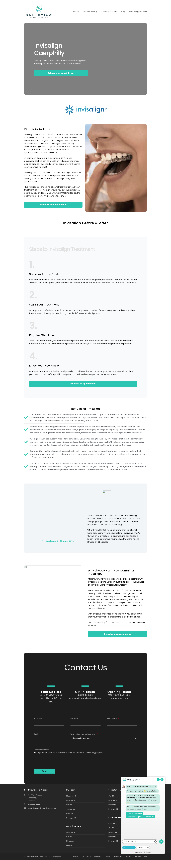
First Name (38, 718)
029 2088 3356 (34, 804)
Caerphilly (70, 800)
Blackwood (71, 796)
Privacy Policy (117, 856)
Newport (70, 813)
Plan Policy (128, 856)
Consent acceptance (41, 750)
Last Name (74, 718)
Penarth (69, 845)
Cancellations (87, 856)
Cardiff (69, 804)
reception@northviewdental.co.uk (42, 808)
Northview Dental (37, 856)
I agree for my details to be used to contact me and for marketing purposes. (70, 752)
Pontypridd (71, 818)
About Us (76, 856)
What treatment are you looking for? (83, 734)
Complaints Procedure (102, 856)
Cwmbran (70, 809)
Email (36, 734)
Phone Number (112, 718)
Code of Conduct (141, 856)
